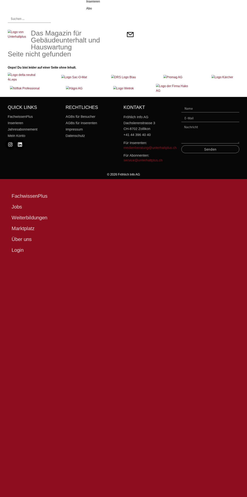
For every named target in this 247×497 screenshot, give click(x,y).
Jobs (17, 207)
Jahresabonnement (22, 129)
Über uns (22, 239)
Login (18, 250)
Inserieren (15, 123)
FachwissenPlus (20, 117)
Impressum (74, 129)
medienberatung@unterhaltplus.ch (150, 148)
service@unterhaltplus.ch (143, 160)
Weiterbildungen (29, 218)
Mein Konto (16, 136)
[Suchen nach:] (29, 19)
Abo (89, 8)
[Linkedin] (20, 144)
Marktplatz (23, 228)
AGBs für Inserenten (81, 123)
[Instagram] (10, 144)
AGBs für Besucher (80, 117)
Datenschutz (75, 136)
